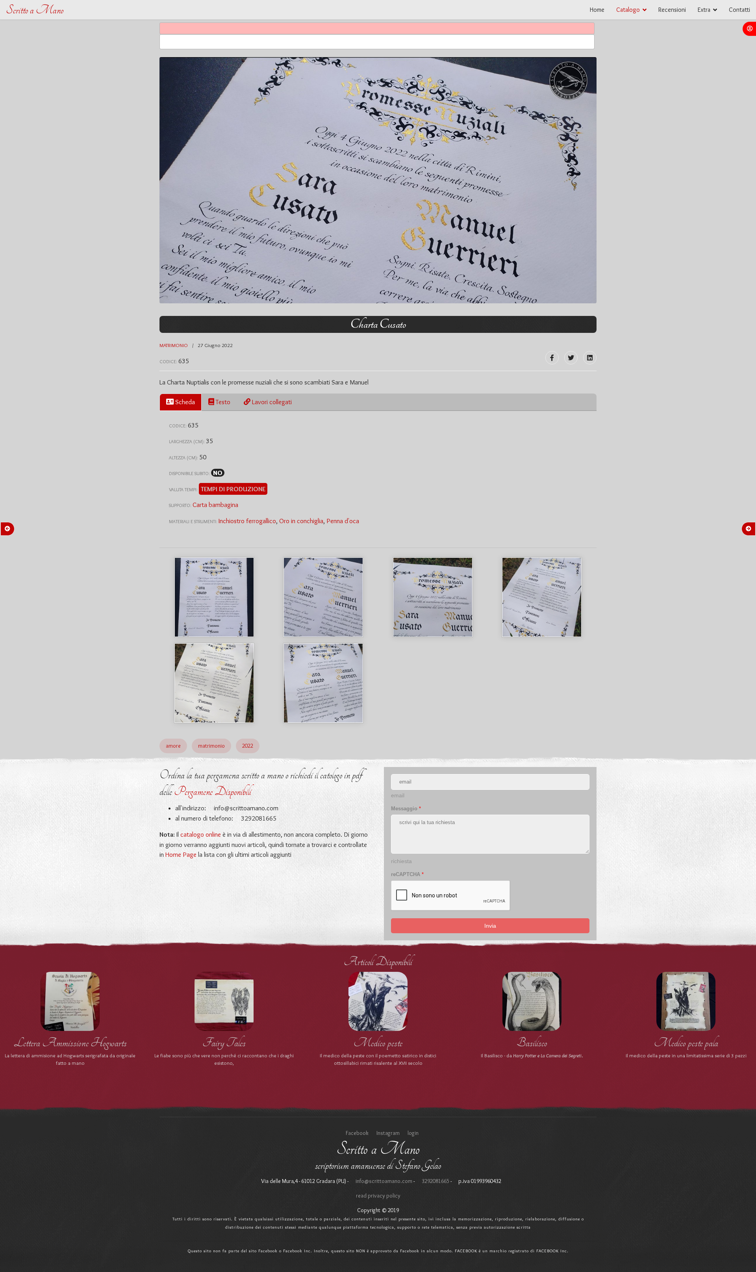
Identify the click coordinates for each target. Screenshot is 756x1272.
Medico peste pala (686, 1043)
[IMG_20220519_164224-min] (214, 683)
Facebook (357, 1132)
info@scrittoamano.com (245, 808)
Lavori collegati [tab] (271, 402)
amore (173, 745)
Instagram (388, 1132)
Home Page (180, 854)
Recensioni (672, 9)
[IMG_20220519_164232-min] (323, 683)
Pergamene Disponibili (212, 791)
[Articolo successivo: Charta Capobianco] (748, 529)
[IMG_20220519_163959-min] (432, 597)
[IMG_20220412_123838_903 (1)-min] (214, 597)
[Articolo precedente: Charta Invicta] (7, 529)
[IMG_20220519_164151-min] (542, 597)
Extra (704, 9)
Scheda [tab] (184, 402)
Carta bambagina (215, 505)
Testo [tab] (222, 402)
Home (597, 9)
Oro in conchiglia (301, 521)
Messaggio (406, 808)
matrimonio (173, 345)
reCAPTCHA (407, 874)
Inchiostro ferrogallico (247, 521)
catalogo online (200, 834)
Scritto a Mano (34, 10)
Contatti (739, 9)
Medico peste (378, 1043)
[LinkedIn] (590, 357)
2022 (247, 745)
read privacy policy (378, 1195)
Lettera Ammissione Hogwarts (70, 1043)
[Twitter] (571, 357)
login (413, 1132)
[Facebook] (552, 357)
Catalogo (628, 9)
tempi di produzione (233, 489)
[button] (749, 29)
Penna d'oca (342, 521)
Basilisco (532, 1043)
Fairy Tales (224, 1043)
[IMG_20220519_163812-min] (323, 597)
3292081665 (435, 1181)
